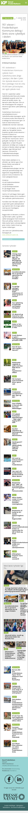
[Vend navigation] (26, 2)
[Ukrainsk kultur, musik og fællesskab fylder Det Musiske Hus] (15, 625)
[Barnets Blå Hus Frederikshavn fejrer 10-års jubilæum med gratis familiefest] (7, 669)
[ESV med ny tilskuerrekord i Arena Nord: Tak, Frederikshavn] (7, 458)
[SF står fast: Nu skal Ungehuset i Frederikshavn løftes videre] (7, 715)
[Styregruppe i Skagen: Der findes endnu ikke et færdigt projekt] (21, 644)
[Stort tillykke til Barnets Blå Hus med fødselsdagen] (7, 403)
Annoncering (16, 769)
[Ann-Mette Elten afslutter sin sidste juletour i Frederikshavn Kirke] (7, 743)
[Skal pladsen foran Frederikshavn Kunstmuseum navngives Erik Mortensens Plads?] (7, 699)
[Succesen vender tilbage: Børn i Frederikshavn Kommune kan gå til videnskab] (7, 727)
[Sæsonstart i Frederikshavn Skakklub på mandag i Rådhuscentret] (9, 644)
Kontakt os (13, 771)
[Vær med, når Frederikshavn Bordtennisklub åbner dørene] (7, 471)
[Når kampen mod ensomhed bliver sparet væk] (7, 379)
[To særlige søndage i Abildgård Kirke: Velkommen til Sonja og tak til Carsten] (7, 286)
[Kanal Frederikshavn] (10, 2)
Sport (14, 311)
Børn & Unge (16, 269)
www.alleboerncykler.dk (10, 235)
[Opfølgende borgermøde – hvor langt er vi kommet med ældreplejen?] (7, 686)
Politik (14, 389)
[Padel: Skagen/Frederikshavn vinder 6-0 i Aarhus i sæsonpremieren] (7, 540)
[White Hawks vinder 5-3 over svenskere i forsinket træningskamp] (7, 497)
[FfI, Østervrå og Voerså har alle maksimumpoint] (7, 314)
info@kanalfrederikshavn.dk (10, 766)
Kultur (14, 284)
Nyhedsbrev (6, 807)
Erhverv (15, 251)
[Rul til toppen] (24, 809)
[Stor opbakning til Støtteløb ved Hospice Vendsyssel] (7, 302)
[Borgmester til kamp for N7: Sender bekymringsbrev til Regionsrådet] (7, 510)
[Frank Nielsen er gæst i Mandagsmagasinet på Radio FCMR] (7, 335)
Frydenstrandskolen (7, 239)
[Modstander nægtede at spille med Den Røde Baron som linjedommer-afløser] (7, 362)
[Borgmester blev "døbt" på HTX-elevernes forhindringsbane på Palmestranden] (7, 482)
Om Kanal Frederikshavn (18, 807)
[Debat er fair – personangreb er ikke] (7, 324)
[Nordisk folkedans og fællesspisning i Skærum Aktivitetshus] (7, 428)
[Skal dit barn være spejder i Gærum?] (7, 346)
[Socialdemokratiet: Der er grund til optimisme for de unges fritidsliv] (7, 272)
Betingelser (19, 805)
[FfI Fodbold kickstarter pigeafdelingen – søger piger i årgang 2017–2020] (7, 414)
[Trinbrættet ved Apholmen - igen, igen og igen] (7, 392)
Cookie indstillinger (10, 805)
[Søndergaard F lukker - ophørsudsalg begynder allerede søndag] (7, 442)
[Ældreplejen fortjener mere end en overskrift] (7, 554)
